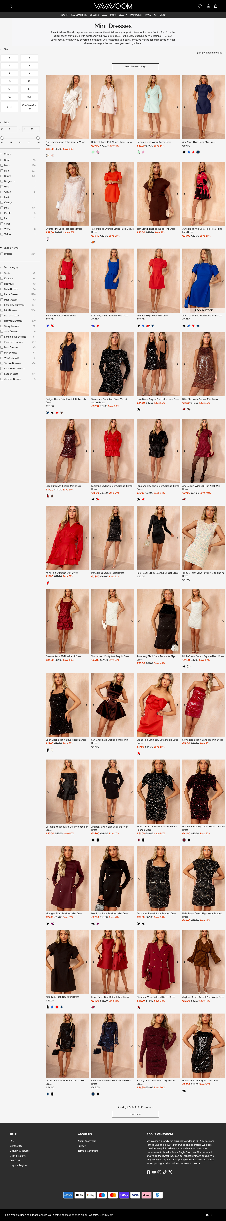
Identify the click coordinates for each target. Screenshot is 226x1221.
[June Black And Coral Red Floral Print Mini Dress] (203, 194)
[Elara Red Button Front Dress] (67, 281)
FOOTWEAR (136, 15)
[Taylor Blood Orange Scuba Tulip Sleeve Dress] (112, 194)
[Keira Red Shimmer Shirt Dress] (67, 538)
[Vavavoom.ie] (113, 6)
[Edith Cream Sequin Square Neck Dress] (203, 621)
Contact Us (16, 1146)
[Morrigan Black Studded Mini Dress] (112, 878)
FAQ (12, 1141)
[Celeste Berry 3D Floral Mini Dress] (67, 621)
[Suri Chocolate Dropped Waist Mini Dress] (112, 705)
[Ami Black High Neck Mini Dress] (67, 962)
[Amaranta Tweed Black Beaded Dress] (158, 878)
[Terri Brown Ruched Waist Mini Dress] (158, 194)
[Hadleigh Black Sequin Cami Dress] (203, 1046)
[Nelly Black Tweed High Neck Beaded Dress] (203, 878)
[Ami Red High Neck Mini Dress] (158, 281)
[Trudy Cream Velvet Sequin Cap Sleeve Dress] (203, 538)
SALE (104, 15)
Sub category (11, 267)
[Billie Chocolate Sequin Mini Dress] (203, 364)
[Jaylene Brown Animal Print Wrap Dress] (203, 962)
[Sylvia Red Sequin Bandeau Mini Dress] (203, 705)
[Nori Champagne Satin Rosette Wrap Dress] (67, 107)
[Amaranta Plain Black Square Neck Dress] (112, 792)
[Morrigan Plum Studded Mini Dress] (67, 878)
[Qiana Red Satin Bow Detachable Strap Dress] (158, 705)
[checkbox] (9, 58)
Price (6, 122)
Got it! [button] (209, 1215)
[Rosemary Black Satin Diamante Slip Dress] (158, 621)
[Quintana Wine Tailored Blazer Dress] (158, 962)
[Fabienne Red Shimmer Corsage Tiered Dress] (112, 451)
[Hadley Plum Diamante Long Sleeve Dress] (158, 1046)
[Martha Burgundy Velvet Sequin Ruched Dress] (203, 792)
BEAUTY (123, 15)
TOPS (113, 15)
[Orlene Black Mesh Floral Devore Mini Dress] (67, 1046)
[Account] (207, 6)
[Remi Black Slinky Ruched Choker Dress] (158, 538)
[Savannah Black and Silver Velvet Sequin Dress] (112, 364)
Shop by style (11, 247)
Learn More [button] (106, 1215)
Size (5, 49)
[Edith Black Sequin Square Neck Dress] (67, 705)
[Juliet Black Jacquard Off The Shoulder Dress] (67, 792)
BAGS (148, 15)
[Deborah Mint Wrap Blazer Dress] (158, 107)
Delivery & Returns (19, 1150)
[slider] (1, 138)
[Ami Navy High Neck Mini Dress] (203, 107)
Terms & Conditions (88, 1150)
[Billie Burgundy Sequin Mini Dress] (67, 451)
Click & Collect (17, 1155)
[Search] (10, 6)
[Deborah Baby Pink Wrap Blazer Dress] (112, 107)
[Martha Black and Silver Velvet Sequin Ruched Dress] (158, 792)
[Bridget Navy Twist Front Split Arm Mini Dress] (67, 364)
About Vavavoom (87, 1141)
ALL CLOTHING (79, 15)
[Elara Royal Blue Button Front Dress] (112, 281)
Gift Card (15, 1160)
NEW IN (64, 15)
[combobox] (211, 53)
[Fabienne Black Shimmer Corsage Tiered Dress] (158, 451)
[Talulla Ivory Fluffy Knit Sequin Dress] (112, 621)
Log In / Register (18, 1165)
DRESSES (94, 15)
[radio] (47, 155)
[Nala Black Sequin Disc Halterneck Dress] (158, 364)
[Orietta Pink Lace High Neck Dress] (67, 194)
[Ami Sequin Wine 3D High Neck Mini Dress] (203, 451)
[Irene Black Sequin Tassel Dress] (112, 538)
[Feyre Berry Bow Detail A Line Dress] (112, 962)
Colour (7, 154)
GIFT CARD (160, 15)
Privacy (82, 1146)
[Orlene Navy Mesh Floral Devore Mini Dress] (112, 1046)
